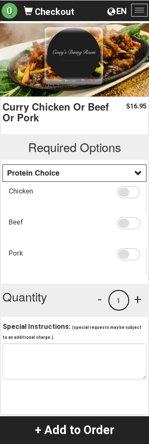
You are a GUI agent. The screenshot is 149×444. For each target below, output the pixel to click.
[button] (128, 192)
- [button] (100, 299)
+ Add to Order (74, 430)
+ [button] (138, 299)
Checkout (53, 12)
